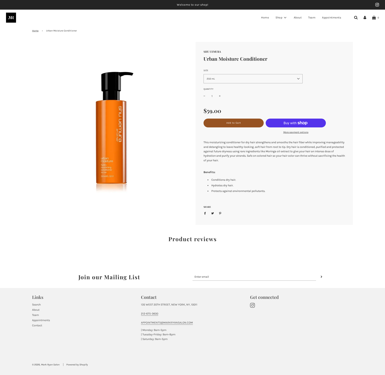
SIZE (206, 70)
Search (36, 304)
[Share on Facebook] (206, 213)
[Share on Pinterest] (220, 213)
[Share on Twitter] (212, 213)
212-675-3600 (149, 313)
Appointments (331, 17)
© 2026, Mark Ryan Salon (46, 364)
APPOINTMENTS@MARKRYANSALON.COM (167, 322)
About (298, 17)
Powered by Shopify (77, 364)
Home (265, 17)
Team (311, 17)
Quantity (208, 89)
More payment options (295, 132)
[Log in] (365, 17)
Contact (37, 325)
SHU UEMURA (212, 51)
